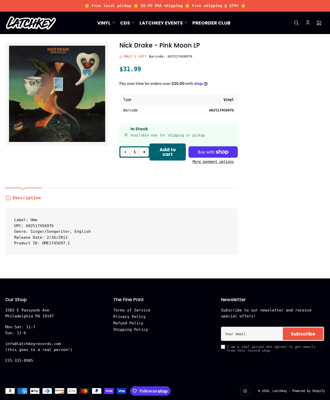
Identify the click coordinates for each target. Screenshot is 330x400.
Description (27, 197)
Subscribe (303, 334)
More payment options (213, 161)
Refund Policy (128, 323)
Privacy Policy (129, 316)
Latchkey (280, 391)
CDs (125, 23)
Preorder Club (211, 23)
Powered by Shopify (308, 391)
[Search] (296, 23)
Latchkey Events (161, 23)
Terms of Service (131, 310)
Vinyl (104, 23)
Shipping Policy (130, 329)
